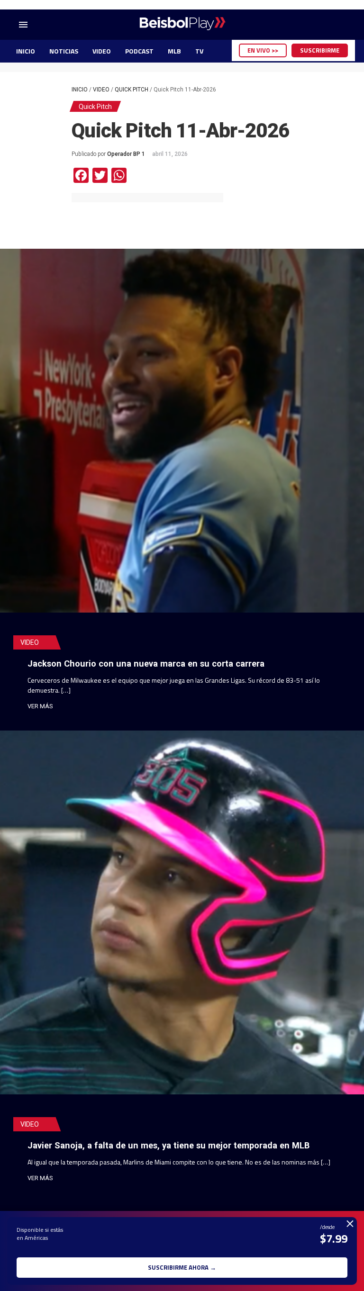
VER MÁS (40, 706)
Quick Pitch (131, 89)
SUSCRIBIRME (319, 50)
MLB (174, 51)
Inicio (80, 89)
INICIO (25, 51)
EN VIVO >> (262, 50)
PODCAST (139, 51)
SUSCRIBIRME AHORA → (182, 1267)
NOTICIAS (63, 51)
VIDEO (101, 51)
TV (199, 51)
